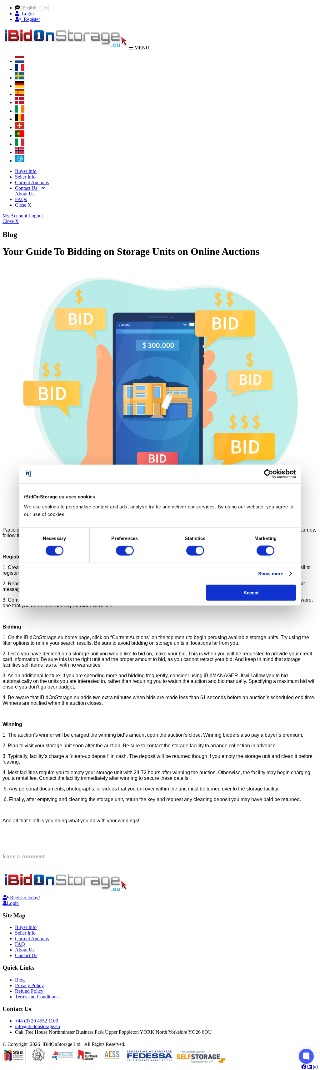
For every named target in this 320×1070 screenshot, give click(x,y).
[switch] (125, 551)
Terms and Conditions (36, 996)
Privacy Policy (29, 985)
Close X (23, 205)
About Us (24, 193)
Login (26, 13)
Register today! (24, 897)
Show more (270, 573)
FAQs (21, 199)
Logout (35, 215)
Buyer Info (26, 171)
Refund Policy (29, 991)
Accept (251, 592)
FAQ (20, 944)
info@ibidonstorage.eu (37, 1026)
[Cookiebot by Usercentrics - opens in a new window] (268, 474)
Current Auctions (32, 182)
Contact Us (26, 188)
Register (30, 19)
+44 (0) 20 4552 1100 (36, 1020)
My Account (14, 215)
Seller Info (25, 176)
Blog (20, 979)
